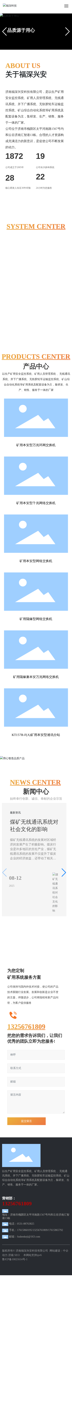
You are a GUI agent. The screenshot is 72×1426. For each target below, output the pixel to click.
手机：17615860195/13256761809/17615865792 (36, 1241)
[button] (28, 47)
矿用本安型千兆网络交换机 (35, 503)
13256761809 (26, 1038)
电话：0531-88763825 (21, 1234)
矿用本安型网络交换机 (36, 561)
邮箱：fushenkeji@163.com (24, 1247)
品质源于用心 (21, 30)
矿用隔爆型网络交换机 (36, 619)
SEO (17, 1266)
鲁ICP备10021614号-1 (14, 1270)
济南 (11, 1266)
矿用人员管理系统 (32, 259)
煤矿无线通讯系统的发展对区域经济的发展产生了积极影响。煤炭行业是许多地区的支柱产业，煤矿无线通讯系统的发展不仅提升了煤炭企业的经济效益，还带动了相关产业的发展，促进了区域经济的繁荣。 (33, 860)
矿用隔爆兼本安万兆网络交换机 (36, 677)
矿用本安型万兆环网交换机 (35, 445)
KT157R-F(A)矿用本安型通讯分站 (36, 735)
